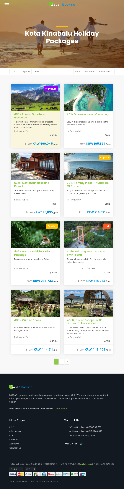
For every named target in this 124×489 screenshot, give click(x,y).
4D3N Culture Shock (27, 320)
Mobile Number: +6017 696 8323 (85, 431)
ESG (11, 435)
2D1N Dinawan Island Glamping (88, 114)
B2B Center (15, 431)
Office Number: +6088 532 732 (84, 427)
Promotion (104, 71)
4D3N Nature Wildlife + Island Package (33, 253)
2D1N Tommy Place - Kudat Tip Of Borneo (88, 184)
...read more (60, 408)
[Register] (110, 6)
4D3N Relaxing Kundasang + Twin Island (86, 253)
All (14, 71)
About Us (14, 443)
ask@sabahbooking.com (82, 435)
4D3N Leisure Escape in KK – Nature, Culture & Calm (86, 321)
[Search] (116, 6)
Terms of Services (18, 481)
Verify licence (86, 464)
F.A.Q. (12, 427)
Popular (26, 71)
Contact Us (15, 447)
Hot (37, 71)
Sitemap (13, 439)
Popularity (89, 71)
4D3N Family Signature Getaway (29, 115)
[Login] (105, 6)
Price (77, 71)
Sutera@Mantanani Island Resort (31, 184)
